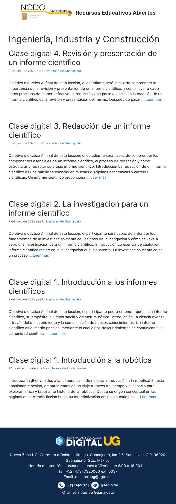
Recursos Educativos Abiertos (116, 12)
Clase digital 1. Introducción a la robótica (80, 359)
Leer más (154, 99)
